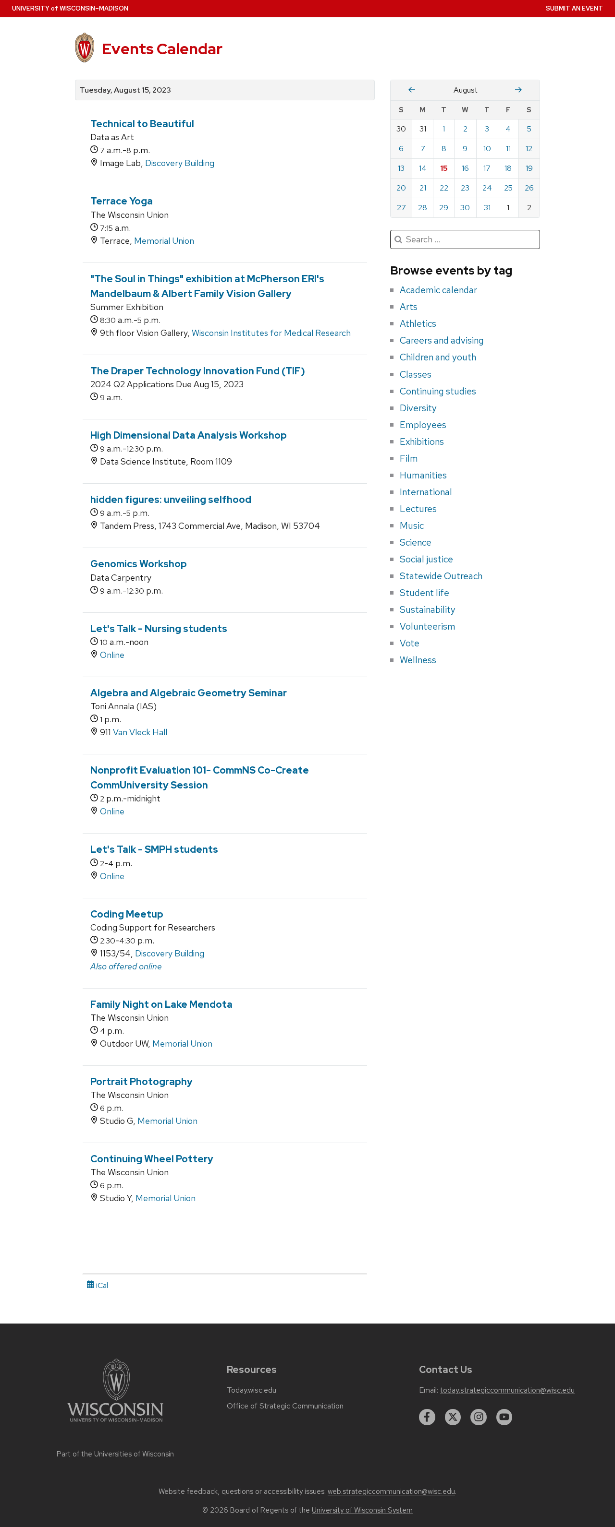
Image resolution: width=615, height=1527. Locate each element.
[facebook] (427, 1417)
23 (465, 188)
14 (423, 168)
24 (487, 188)
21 (422, 188)
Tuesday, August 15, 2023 (125, 90)
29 (443, 208)
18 (508, 168)
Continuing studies (438, 391)
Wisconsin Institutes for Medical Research (271, 332)
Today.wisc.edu (251, 1390)
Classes (415, 374)
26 (529, 188)
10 (487, 148)
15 (444, 168)
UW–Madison (70, 8)
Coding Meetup (126, 914)
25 (508, 188)
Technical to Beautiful (142, 124)
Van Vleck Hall (140, 732)
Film (409, 458)
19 (529, 168)
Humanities (423, 475)
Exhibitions (422, 441)
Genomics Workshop (138, 564)
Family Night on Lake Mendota (161, 1004)
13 (401, 168)
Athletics (418, 323)
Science (415, 542)
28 (422, 208)
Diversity (418, 408)
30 (465, 208)
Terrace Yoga (121, 201)
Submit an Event (574, 8)
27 (401, 208)
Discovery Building (179, 162)
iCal (101, 1285)
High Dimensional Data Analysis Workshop (188, 435)
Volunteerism (427, 626)
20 (401, 188)
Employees (423, 424)
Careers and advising (442, 340)
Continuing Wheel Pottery (151, 1159)
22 (444, 188)
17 (487, 168)
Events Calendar (162, 48)
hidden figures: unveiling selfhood (170, 499)
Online (112, 654)
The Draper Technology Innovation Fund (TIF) (197, 371)
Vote (409, 643)
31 (487, 208)
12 (529, 148)
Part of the (115, 1454)
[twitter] (453, 1417)
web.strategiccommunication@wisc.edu (391, 1491)
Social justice (426, 559)
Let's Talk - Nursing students (158, 628)
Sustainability (427, 609)
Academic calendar (438, 290)
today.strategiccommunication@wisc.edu (507, 1390)
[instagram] (478, 1417)
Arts (409, 306)
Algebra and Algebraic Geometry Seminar (188, 693)
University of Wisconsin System (362, 1510)
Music (412, 525)
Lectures (418, 508)
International (426, 492)
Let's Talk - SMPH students (154, 849)
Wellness (418, 660)
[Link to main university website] (115, 1424)
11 (508, 148)
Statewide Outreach (441, 576)
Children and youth (438, 357)
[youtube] (504, 1417)
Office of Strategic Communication (285, 1406)
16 (465, 168)
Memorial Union (164, 240)
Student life (424, 592)
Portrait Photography (141, 1081)
